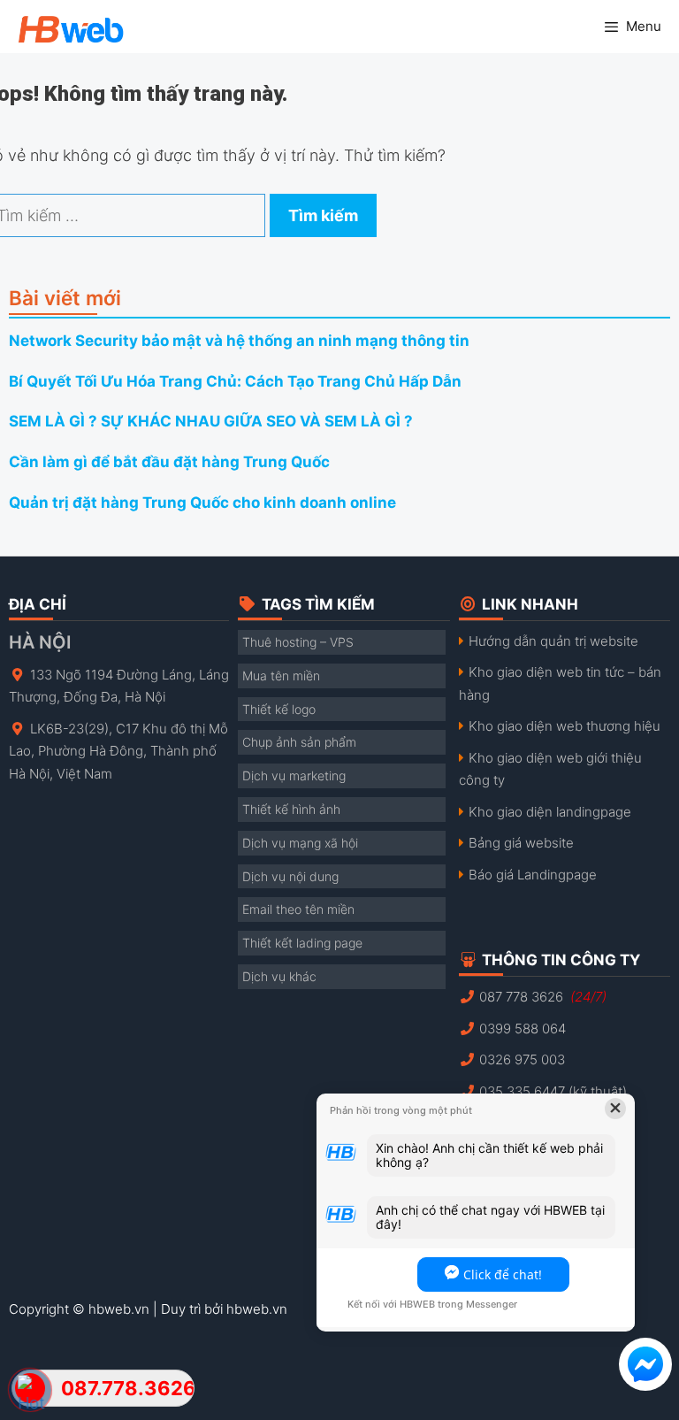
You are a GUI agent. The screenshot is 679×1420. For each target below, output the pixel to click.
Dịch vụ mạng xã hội (300, 842)
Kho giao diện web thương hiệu (564, 726)
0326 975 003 (522, 1059)
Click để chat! (502, 1274)
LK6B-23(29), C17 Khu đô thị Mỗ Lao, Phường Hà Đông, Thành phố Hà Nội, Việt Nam (118, 751)
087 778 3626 (543, 996)
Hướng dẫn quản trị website (553, 641)
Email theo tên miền (298, 909)
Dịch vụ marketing (294, 775)
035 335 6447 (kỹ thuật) (553, 1091)
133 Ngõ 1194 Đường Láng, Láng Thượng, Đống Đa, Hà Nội (119, 686)
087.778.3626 (127, 1388)
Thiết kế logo (279, 709)
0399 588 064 (522, 1028)
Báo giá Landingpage (533, 874)
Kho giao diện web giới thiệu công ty (550, 769)
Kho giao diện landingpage (550, 811)
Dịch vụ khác (279, 976)
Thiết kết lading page (302, 942)
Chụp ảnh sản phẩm (299, 741)
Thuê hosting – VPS (298, 641)
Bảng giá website (521, 842)
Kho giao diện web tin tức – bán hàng (560, 683)
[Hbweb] (62, 26)
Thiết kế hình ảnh (291, 809)
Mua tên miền (281, 675)
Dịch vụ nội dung (290, 876)
